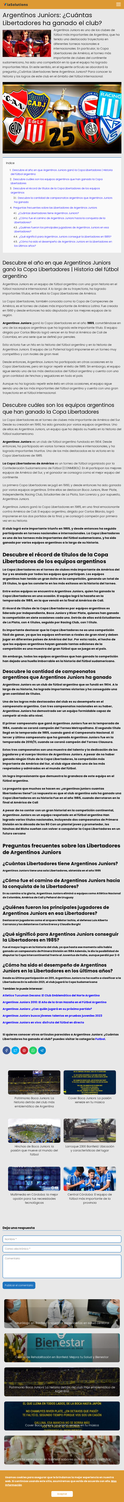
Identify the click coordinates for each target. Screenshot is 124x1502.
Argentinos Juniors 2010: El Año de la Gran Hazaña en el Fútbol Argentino (54, 1002)
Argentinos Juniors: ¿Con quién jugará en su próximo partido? (47, 1009)
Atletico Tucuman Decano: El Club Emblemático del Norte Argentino (51, 995)
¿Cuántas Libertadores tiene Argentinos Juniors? (48, 213)
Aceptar (62, 1494)
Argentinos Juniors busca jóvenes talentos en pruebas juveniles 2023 (52, 1016)
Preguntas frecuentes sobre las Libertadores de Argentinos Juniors (55, 208)
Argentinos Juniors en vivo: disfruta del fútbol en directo (43, 1022)
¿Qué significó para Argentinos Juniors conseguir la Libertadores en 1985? (65, 236)
